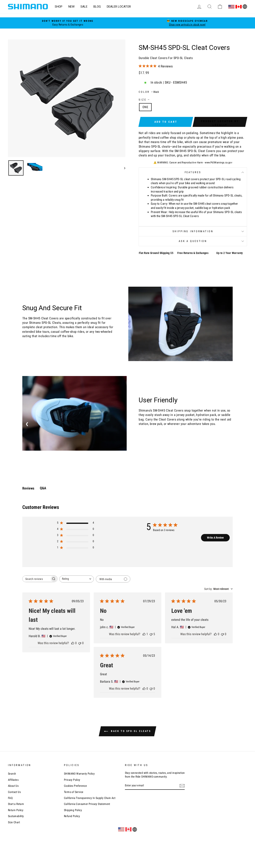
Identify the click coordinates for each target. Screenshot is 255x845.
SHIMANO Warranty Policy (79, 773)
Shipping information (193, 231)
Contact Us (14, 792)
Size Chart (14, 822)
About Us (13, 785)
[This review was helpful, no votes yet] (72, 643)
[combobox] (76, 579)
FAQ (10, 798)
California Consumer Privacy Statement (87, 804)
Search (12, 773)
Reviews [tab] (28, 488)
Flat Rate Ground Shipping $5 (156, 253)
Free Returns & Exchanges (193, 253)
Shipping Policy (73, 810)
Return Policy (15, 810)
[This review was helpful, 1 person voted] (144, 634)
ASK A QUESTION (193, 241)
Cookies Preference (75, 785)
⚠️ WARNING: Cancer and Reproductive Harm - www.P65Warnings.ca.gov (192, 162)
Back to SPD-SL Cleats (130, 731)
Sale (83, 6)
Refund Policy (72, 816)
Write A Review (215, 537)
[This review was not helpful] (151, 634)
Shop (58, 6)
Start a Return (16, 804)
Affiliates (13, 779)
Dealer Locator (119, 6)
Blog (97, 6)
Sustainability (16, 816)
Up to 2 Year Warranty (229, 253)
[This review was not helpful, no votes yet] (79, 643)
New (71, 6)
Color (149, 91)
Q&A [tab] (43, 488)
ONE (145, 107)
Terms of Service (73, 792)
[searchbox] (36, 579)
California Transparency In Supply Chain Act (89, 798)
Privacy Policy (72, 779)
